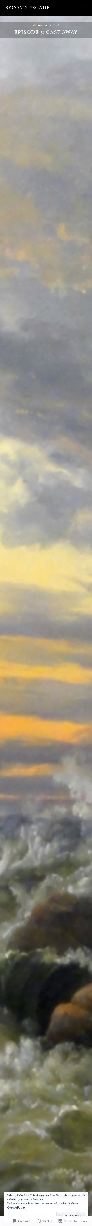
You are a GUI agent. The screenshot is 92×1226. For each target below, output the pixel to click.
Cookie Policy (16, 1208)
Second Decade (27, 7)
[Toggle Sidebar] (84, 8)
